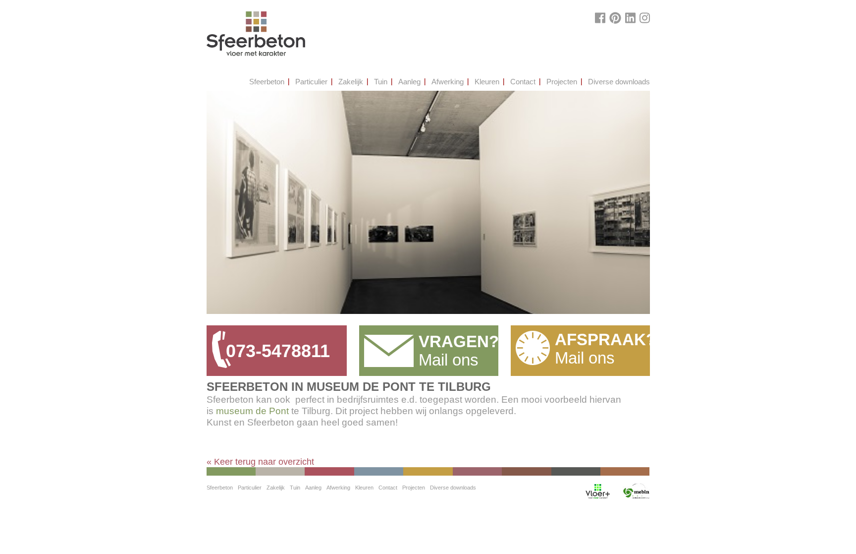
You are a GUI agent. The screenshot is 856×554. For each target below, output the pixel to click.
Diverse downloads (619, 81)
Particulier (311, 81)
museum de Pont (252, 411)
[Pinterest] (615, 18)
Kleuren (487, 81)
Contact (522, 81)
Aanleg (409, 81)
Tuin (380, 81)
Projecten (561, 81)
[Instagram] (645, 18)
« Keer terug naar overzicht (260, 462)
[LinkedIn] (630, 18)
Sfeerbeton (266, 81)
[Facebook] (600, 18)
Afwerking (447, 81)
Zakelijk (350, 81)
